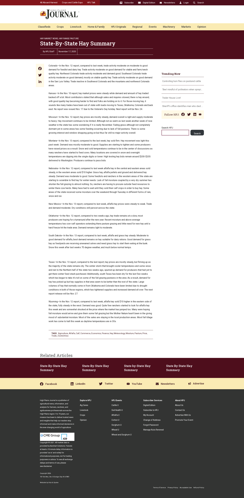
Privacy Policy (173, 488)
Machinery (169, 26)
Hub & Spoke (53, 482)
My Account (148, 415)
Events (153, 26)
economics (96, 333)
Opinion (201, 26)
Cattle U (115, 405)
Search (197, 133)
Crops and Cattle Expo (72, 2)
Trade (54, 336)
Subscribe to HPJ (150, 410)
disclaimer (47, 466)
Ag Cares (84, 405)
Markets (186, 26)
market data (62, 442)
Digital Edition (149, 405)
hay (111, 333)
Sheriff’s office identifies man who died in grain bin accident (182, 106)
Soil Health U (117, 410)
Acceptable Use (186, 488)
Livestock (75, 26)
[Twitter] (40, 75)
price (144, 333)
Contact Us (180, 410)
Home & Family (96, 26)
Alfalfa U (115, 415)
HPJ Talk (91, 2)
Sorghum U (117, 425)
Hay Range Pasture (69, 38)
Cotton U (115, 420)
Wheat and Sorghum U (122, 435)
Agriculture (63, 333)
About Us (179, 405)
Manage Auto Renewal (153, 430)
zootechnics (62, 336)
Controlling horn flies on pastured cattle (181, 81)
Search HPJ (167, 127)
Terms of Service (159, 488)
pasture (138, 333)
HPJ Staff (50, 51)
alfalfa (72, 333)
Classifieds (44, 26)
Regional (137, 26)
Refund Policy (198, 488)
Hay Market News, (49, 38)
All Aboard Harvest (48, 2)
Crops (60, 26)
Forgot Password (150, 425)
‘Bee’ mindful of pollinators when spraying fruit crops (182, 89)
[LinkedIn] (40, 82)
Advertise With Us (183, 415)
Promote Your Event (184, 420)
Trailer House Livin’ (171, 97)
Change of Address (152, 420)
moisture (130, 333)
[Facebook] (40, 69)
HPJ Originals (118, 26)
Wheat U (115, 430)
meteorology (119, 333)
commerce (85, 333)
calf (78, 333)
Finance (105, 333)
